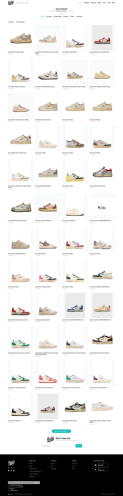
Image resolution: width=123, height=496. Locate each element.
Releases (93, 2)
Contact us (74, 463)
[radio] (42, 16)
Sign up (79, 445)
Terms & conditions (104, 494)
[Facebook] (11, 468)
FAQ (73, 466)
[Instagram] (8, 468)
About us (53, 463)
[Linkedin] (14, 470)
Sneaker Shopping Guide (35, 471)
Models (31, 466)
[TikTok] (11, 470)
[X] (14, 468)
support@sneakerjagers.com (17, 485)
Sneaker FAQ (32, 476)
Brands (31, 463)
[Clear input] (78, 3)
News (104, 2)
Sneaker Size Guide (33, 473)
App (109, 2)
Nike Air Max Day (33, 468)
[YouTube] (8, 470)
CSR (73, 468)
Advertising (53, 468)
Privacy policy (112, 494)
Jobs (52, 466)
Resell (99, 2)
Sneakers (86, 2)
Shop (113, 2)
